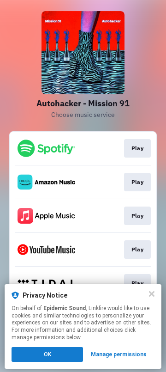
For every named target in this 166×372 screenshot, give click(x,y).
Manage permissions (119, 354)
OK (47, 354)
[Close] (151, 294)
